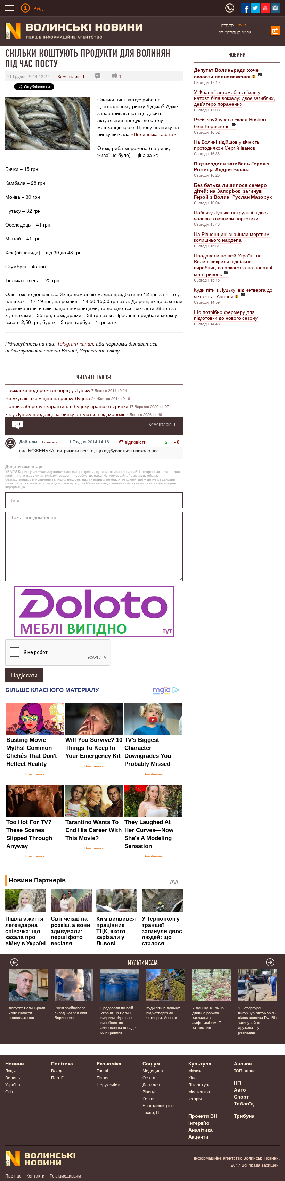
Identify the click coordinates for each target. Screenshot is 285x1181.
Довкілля (151, 1084)
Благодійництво (158, 1105)
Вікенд (148, 1091)
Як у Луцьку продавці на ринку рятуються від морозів (65, 414)
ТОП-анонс (244, 1070)
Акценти (198, 1136)
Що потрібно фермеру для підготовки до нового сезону (226, 314)
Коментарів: (71, 76)
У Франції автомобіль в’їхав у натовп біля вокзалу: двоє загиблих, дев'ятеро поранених (234, 97)
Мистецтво (199, 1091)
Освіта (148, 1077)
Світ (9, 1091)
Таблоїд (244, 1103)
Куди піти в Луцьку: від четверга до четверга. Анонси (233, 293)
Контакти (35, 1176)
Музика (195, 1070)
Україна (12, 1084)
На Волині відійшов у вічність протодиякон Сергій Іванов (226, 144)
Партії (57, 1077)
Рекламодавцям (65, 1176)
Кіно (192, 1077)
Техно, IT (151, 1112)
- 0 (176, 441)
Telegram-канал (75, 343)
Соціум (151, 1063)
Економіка (109, 1063)
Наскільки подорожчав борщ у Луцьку (47, 390)
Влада (57, 1070)
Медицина (152, 1070)
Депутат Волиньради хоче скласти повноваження (27, 1012)
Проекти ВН (202, 1115)
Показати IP (52, 441)
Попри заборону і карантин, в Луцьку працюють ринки (66, 406)
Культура (199, 1063)
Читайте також (93, 377)
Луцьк (10, 1070)
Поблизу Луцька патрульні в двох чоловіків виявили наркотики (231, 215)
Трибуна (244, 1115)
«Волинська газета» (153, 133)
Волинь (12, 1077)
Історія (195, 1098)
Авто (240, 1089)
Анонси (243, 1063)
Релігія (149, 1098)
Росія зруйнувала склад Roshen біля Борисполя (230, 122)
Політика (62, 1063)
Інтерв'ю (198, 1122)
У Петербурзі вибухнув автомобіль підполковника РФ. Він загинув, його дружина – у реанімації (257, 1020)
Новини (237, 55)
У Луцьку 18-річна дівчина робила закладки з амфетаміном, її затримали (208, 1017)
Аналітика (200, 1129)
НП (237, 1082)
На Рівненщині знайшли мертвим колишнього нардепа (232, 236)
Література (199, 1084)
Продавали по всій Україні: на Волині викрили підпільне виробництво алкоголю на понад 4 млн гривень (233, 264)
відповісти (135, 441)
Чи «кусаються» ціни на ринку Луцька (47, 398)
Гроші (102, 1070)
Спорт (241, 1096)
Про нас (13, 1176)
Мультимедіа (143, 962)
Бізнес (103, 1077)
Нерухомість (109, 1084)
